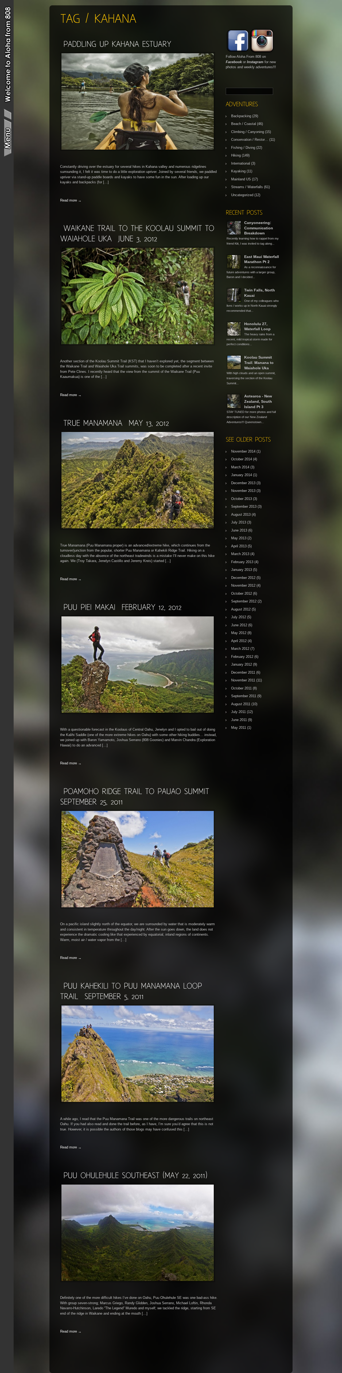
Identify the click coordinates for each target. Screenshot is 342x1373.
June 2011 (239, 720)
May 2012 (238, 633)
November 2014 (243, 451)
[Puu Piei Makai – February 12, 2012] (122, 607)
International (240, 163)
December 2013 (243, 483)
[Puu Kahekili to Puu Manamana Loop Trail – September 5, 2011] (137, 1102)
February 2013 (242, 562)
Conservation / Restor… (249, 140)
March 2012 (240, 649)
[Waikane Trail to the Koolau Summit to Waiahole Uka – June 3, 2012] (137, 344)
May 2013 (238, 538)
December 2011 (243, 672)
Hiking (236, 155)
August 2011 (240, 704)
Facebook (234, 62)
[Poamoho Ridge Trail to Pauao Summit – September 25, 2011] (137, 907)
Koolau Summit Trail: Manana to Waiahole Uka (259, 362)
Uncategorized (242, 195)
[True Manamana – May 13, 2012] (116, 423)
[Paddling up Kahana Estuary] (117, 44)
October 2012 (241, 593)
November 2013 (243, 491)
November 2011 (243, 680)
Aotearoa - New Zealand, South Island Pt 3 (258, 401)
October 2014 (241, 459)
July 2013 (238, 522)
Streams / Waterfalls (247, 187)
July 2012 (238, 617)
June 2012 (239, 625)
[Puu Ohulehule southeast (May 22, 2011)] (135, 1175)
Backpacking (241, 116)
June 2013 (239, 530)
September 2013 (243, 507)
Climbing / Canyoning (247, 132)
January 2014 (241, 475)
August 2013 (241, 515)
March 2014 (240, 467)
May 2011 (238, 728)
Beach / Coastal (243, 124)
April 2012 (239, 641)
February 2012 (242, 657)
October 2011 (241, 688)
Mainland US (241, 179)
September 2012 (243, 601)
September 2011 (243, 696)
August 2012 (241, 609)
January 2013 (241, 570)
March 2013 (240, 554)
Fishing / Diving (243, 148)
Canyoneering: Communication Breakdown (258, 228)
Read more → (70, 200)
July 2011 (238, 712)
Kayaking (238, 171)
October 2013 (241, 499)
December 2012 (243, 578)
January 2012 (241, 664)
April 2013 (239, 546)
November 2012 (243, 585)
